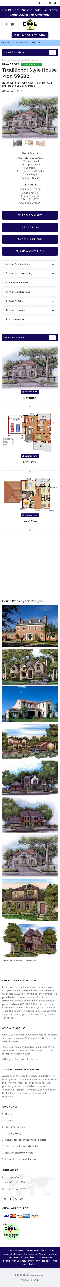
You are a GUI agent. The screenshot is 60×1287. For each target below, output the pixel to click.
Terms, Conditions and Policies (21, 1146)
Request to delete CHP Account (22, 1159)
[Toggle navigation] (52, 52)
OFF (23, 91)
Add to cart (31, 215)
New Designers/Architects (19, 1152)
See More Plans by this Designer (19, 960)
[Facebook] (44, 3)
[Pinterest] (39, 3)
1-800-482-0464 (16, 1188)
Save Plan (31, 227)
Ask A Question (31, 251)
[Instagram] (49, 3)
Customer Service (15, 1127)
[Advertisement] (30, 566)
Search (9, 1120)
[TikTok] (55, 3)
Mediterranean (17, 60)
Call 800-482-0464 (30, 35)
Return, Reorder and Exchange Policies (25, 1139)
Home (8, 43)
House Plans (21, 43)
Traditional (29, 60)
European (6, 60)
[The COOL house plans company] (11, 1231)
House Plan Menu (14, 52)
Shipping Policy (13, 1133)
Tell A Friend (31, 239)
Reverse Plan (31, 392)
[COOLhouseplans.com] (30, 24)
